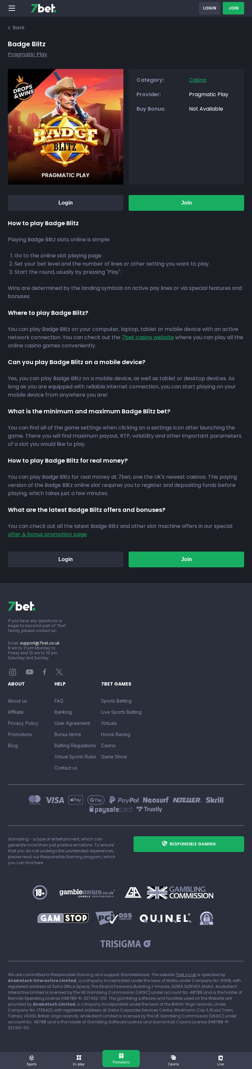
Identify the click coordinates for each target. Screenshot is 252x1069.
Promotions (20, 734)
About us (17, 701)
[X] (59, 673)
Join (234, 8)
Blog (13, 745)
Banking (63, 712)
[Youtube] (29, 671)
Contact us (65, 768)
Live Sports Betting (121, 712)
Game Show (114, 756)
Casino (108, 745)
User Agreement (72, 723)
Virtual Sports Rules (75, 756)
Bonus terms (67, 734)
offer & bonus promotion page (47, 534)
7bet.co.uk (186, 974)
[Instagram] (12, 674)
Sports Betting (116, 701)
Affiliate (16, 712)
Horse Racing (115, 734)
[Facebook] (44, 673)
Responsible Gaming (193, 844)
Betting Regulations (75, 745)
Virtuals (109, 723)
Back (19, 27)
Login (209, 8)
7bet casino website (148, 337)
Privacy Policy (23, 723)
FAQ (58, 701)
